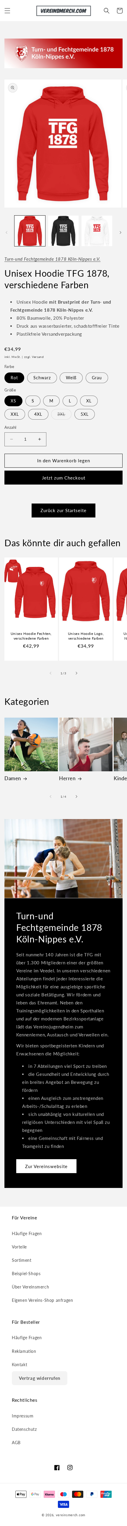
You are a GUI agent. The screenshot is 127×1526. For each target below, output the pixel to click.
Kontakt (19, 1364)
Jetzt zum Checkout (63, 477)
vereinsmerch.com (70, 1515)
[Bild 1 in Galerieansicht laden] (29, 231)
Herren (67, 778)
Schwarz (42, 377)
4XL (38, 414)
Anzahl (10, 427)
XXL (15, 414)
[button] (7, 10)
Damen (12, 778)
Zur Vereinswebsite (46, 1166)
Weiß (71, 377)
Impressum (22, 1415)
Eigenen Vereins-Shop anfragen (42, 1300)
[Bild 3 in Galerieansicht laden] (97, 231)
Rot (14, 377)
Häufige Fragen (27, 1233)
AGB (16, 1442)
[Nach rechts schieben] (120, 232)
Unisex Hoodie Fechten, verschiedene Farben (31, 636)
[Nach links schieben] (6, 232)
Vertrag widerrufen (39, 1378)
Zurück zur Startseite (63, 510)
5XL (85, 414)
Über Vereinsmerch (30, 1286)
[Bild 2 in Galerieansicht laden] (63, 231)
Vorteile (19, 1246)
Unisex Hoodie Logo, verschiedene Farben (86, 636)
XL (89, 400)
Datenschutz (24, 1429)
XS (13, 400)
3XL (64, 415)
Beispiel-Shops (26, 1273)
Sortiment (21, 1260)
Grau (97, 377)
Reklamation (24, 1351)
